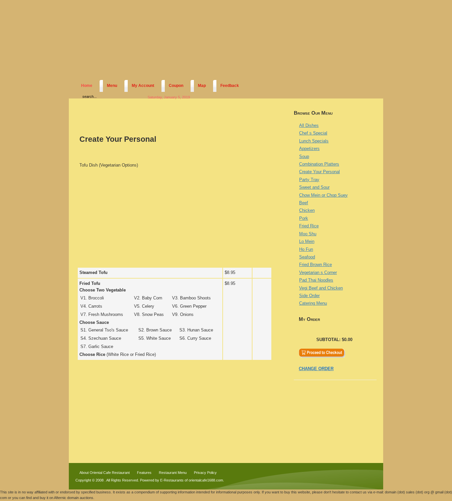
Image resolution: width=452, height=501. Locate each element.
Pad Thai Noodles (316, 280)
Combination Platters (319, 164)
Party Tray (309, 179)
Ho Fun (306, 249)
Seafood (307, 256)
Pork (303, 218)
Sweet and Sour (314, 187)
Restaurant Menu (173, 473)
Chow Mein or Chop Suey (323, 195)
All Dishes (309, 125)
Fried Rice (309, 225)
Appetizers (309, 148)
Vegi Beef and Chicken (321, 288)
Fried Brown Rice (315, 264)
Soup (304, 156)
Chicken (307, 210)
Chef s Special (313, 133)
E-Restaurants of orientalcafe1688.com (191, 480)
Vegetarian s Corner (318, 272)
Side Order (309, 295)
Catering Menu (313, 303)
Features (144, 473)
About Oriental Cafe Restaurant (104, 473)
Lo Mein (306, 241)
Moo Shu (307, 233)
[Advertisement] (174, 219)
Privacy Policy (205, 473)
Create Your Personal (319, 171)
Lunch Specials (314, 140)
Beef (303, 202)
